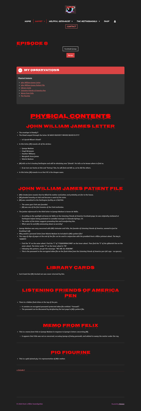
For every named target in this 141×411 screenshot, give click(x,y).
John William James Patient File (33, 85)
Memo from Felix (27, 93)
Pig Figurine (25, 96)
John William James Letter (31, 82)
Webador (121, 404)
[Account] (115, 21)
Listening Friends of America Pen (33, 90)
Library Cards (26, 88)
